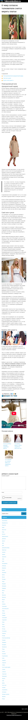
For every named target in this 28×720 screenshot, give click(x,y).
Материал (4, 586)
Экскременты (4, 689)
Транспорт (4, 674)
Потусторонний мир (6, 637)
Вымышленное (5, 536)
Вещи (3, 527)
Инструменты (4, 563)
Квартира (4, 568)
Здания (3, 554)
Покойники (4, 631)
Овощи (3, 613)
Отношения (4, 617)
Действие (4, 538)
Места (3, 590)
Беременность (5, 522)
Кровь (3, 574)
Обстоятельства (5, 608)
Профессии (4, 647)
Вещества (4, 525)
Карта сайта (24, 709)
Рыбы (3, 658)
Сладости (4, 662)
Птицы (3, 649)
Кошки (3, 570)
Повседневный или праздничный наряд (13, 76)
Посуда (3, 635)
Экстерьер (4, 692)
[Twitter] (12, 393)
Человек (3, 687)
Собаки (3, 669)
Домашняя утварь (5, 547)
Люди (3, 581)
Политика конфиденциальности (14, 715)
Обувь (3, 610)
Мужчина (4, 595)
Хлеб (3, 680)
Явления (3, 696)
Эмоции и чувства (5, 694)
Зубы (3, 561)
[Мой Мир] (15, 393)
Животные (4, 550)
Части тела (4, 685)
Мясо (3, 601)
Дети (3, 543)
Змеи (3, 559)
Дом (3, 545)
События (4, 671)
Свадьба (4, 660)
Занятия (3, 552)
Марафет (4, 583)
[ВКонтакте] (11, 393)
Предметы (4, 642)
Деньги (3, 541)
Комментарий (6, 475)
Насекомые (4, 606)
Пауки (3, 622)
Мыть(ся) (4, 597)
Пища (3, 624)
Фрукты (3, 678)
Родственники (5, 656)
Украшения (4, 676)
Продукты (4, 644)
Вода (3, 532)
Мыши (3, 599)
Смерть (3, 665)
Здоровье (4, 556)
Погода (3, 628)
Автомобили (4, 520)
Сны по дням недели (6, 667)
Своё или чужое (7, 78)
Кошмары (4, 572)
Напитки (3, 604)
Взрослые (4, 529)
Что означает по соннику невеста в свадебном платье (8, 462)
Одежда (3, 615)
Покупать (4, 633)
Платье (3, 626)
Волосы (3, 534)
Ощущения (4, 619)
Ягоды (3, 698)
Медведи (4, 588)
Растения (4, 653)
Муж (3, 592)
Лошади (3, 579)
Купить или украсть (8, 80)
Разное (3, 651)
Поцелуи (3, 640)
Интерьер (4, 565)
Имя (3, 492)
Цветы (3, 683)
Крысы (3, 577)
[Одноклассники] (14, 393)
